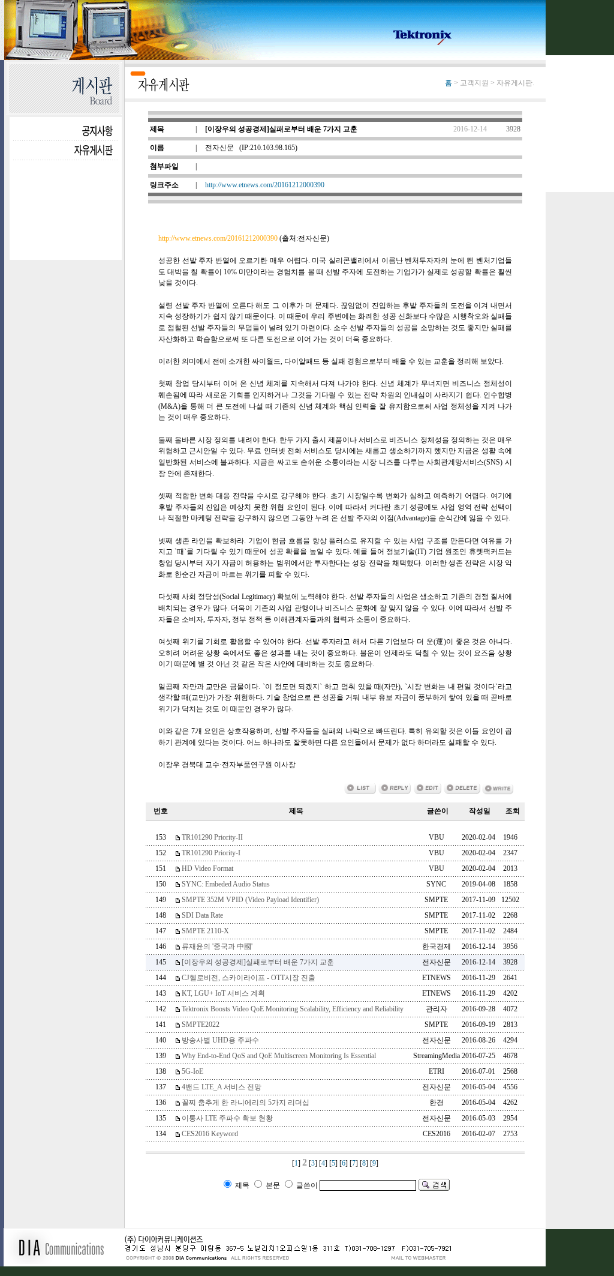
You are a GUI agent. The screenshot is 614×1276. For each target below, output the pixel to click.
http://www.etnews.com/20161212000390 (264, 185)
